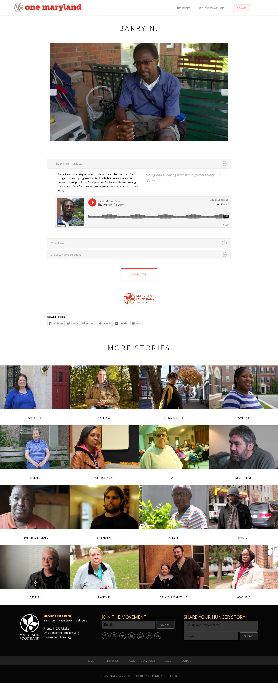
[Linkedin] (131, 635)
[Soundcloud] (157, 635)
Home (90, 660)
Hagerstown (65, 620)
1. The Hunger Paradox (66, 163)
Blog (168, 660)
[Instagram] (113, 635)
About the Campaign (142, 660)
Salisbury (81, 620)
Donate (241, 8)
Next (224, 92)
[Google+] (149, 635)
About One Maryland (211, 8)
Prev (53, 92)
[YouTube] (140, 635)
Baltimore (49, 620)
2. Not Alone (59, 243)
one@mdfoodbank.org (65, 632)
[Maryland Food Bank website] (139, 294)
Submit (249, 636)
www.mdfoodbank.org (57, 637)
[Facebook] (105, 635)
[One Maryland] (48, 7)
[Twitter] (122, 635)
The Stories (183, 8)
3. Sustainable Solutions (66, 254)
